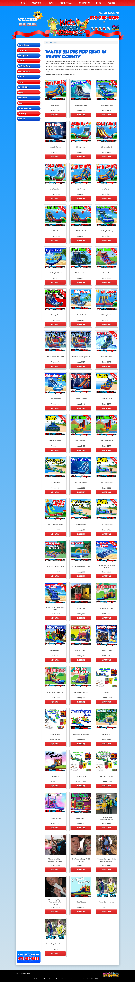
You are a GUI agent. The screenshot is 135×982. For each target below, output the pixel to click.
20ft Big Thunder (81, 398)
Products (36, 3)
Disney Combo (107, 650)
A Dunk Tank (81, 608)
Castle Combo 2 (80, 650)
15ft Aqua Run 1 (80, 147)
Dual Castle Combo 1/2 (55, 692)
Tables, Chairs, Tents (25, 108)
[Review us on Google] (96, 28)
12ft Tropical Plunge (106, 105)
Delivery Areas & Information (42, 979)
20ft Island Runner (55, 440)
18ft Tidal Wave (106, 357)
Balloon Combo (55, 650)
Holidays (97, 979)
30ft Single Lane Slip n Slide (81, 566)
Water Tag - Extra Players (55, 944)
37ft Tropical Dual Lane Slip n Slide (55, 608)
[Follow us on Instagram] (100, 28)
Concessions (22, 97)
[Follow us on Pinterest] (104, 28)
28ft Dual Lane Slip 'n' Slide (55, 566)
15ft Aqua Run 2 (106, 147)
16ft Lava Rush (106, 273)
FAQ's (98, 3)
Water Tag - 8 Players (106, 902)
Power (20, 103)
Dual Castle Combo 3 (81, 692)
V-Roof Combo (81, 902)
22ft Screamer (55, 482)
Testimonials (66, 3)
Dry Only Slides (23, 55)
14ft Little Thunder (55, 147)
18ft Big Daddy (106, 315)
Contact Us (84, 3)
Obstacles (21, 61)
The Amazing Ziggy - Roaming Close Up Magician (55, 902)
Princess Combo (55, 818)
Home (22, 3)
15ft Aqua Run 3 (55, 189)
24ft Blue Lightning (80, 482)
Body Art (21, 92)
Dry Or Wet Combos (24, 66)
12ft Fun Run (55, 105)
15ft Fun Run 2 (106, 189)
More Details (55, 115)
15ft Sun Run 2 (81, 231)
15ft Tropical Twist (55, 273)
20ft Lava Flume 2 (107, 440)
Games (20, 82)
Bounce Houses (23, 45)
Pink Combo (55, 776)
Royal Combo (80, 818)
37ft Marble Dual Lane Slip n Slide (107, 566)
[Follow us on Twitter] (108, 28)
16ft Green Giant (81, 273)
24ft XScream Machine (55, 524)
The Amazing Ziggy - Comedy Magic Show (55, 860)
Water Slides (23, 50)
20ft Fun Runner (106, 398)
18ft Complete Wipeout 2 (81, 357)
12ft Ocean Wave (81, 105)
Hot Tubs (21, 76)
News (51, 3)
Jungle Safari (106, 734)
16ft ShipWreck (80, 315)
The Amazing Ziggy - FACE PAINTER (81, 860)
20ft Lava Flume (80, 440)
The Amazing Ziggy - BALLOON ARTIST (106, 818)
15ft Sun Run (55, 231)
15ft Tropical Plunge (106, 231)
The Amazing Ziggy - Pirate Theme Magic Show (106, 860)
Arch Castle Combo (106, 608)
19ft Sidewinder (55, 398)
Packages (21, 119)
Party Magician (23, 87)
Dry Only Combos (24, 71)
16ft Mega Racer (55, 315)
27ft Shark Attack (106, 524)
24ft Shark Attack (106, 482)
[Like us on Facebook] (92, 28)
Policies (111, 3)
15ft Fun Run (81, 189)
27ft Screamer (81, 524)
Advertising (22, 113)
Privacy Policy (60, 979)
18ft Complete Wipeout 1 (55, 357)
